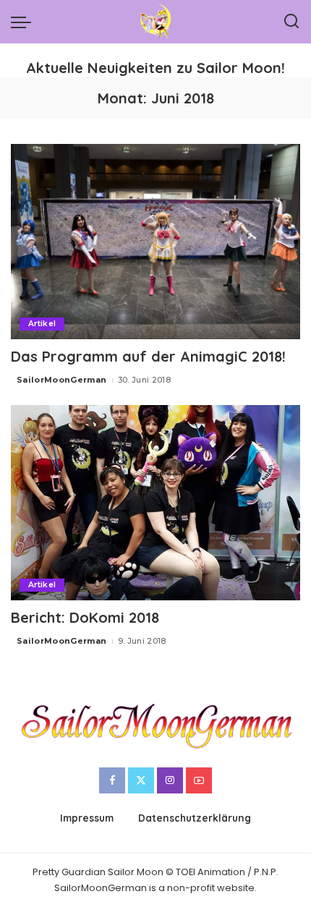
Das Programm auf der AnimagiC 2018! (148, 356)
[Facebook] (112, 780)
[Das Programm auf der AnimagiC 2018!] (155, 241)
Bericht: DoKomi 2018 (85, 617)
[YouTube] (199, 780)
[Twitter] (141, 780)
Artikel (42, 323)
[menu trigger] (24, 21)
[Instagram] (170, 780)
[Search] (291, 21)
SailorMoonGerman (62, 380)
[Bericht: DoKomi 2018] (155, 502)
